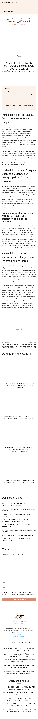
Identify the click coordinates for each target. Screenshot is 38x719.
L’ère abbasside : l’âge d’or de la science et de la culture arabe (28, 346)
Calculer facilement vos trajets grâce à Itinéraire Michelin (19, 672)
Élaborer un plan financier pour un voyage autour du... (19, 705)
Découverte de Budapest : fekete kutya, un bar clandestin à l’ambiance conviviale (19, 450)
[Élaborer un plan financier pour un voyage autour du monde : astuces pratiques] (19, 370)
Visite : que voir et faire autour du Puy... (18, 535)
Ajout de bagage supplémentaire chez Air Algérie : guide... (19, 655)
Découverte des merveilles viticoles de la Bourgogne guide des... (19, 710)
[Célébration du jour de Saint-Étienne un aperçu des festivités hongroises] (19, 467)
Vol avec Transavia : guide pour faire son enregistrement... (19, 650)
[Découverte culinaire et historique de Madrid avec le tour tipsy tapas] (19, 403)
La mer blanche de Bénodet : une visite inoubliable (19, 666)
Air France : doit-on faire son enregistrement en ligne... (13, 504)
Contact (19, 634)
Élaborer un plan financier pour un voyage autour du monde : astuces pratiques (19, 386)
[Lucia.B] (16, 78)
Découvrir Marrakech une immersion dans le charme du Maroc (10, 346)
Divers (19, 56)
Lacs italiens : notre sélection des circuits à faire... (19, 661)
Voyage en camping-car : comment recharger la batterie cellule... (15, 520)
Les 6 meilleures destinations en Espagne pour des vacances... (19, 699)
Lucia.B (22, 78)
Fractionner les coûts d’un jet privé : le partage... (19, 694)
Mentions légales (19, 636)
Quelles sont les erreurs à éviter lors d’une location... (19, 688)
